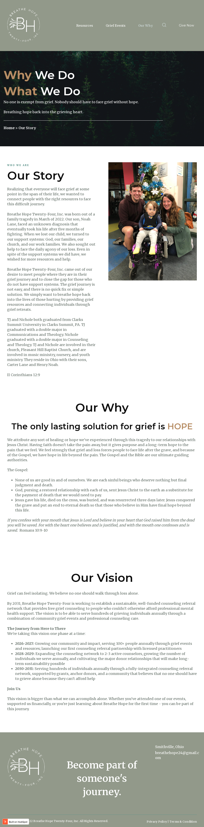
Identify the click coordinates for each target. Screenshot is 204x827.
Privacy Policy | (158, 821)
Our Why (145, 26)
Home (9, 128)
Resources (84, 26)
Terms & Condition (183, 821)
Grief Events (116, 26)
